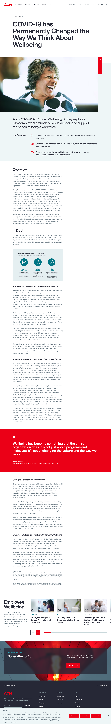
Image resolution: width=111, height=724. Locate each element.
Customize (73, 716)
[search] (50, 4)
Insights (36, 5)
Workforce (78, 706)
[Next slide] (38, 632)
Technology (78, 700)
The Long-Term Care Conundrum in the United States (68, 620)
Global (104, 5)
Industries (28, 5)
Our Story (42, 696)
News (92, 5)
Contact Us (72, 5)
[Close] (108, 715)
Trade (76, 696)
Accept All (96, 716)
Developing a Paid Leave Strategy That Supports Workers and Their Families (94, 621)
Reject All (85, 716)
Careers (81, 5)
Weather (77, 703)
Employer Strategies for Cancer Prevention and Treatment (41, 620)
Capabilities (18, 5)
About (44, 5)
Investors (87, 5)
